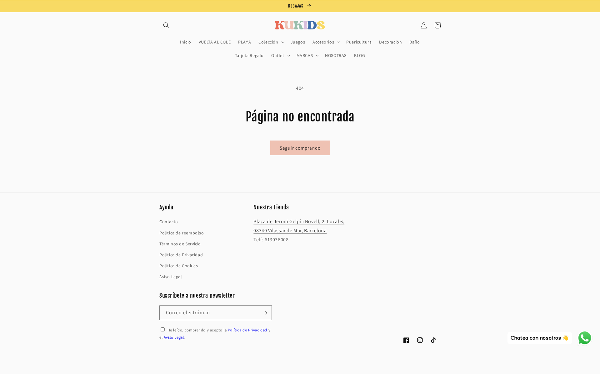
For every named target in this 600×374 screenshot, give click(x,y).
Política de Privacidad (181, 255)
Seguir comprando (300, 148)
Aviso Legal (170, 276)
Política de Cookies (178, 266)
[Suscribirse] (265, 312)
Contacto (168, 221)
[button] (166, 25)
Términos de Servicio (180, 244)
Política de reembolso (181, 233)
